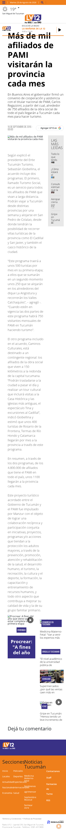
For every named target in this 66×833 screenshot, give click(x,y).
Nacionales (8, 787)
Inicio (5, 770)
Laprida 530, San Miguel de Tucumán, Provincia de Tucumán (23, 825)
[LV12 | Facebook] (51, 745)
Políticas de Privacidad (32, 819)
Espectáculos (20, 781)
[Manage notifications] (58, 826)
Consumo (46, 679)
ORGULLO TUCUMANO (51, 652)
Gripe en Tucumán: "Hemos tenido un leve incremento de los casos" (51, 718)
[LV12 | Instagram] (51, 751)
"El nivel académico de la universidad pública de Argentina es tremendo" (51, 665)
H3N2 (44, 706)
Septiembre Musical (30, 798)
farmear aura (28, 806)
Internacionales (21, 787)
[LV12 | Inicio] (62, 761)
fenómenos (30, 786)
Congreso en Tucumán (47, 623)
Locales (6, 776)
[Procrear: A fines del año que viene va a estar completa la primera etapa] (21, 625)
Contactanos (53, 771)
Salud (16, 792)
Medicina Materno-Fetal (29, 778)
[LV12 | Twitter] (57, 745)
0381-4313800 (37, 827)
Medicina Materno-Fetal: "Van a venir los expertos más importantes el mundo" (51, 638)
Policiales (18, 770)
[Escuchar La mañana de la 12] (59, 29)
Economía (7, 792)
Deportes (18, 776)
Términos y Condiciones (11, 819)
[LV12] (9, 748)
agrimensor (30, 791)
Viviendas (21, 630)
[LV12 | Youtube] (57, 751)
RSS (48, 800)
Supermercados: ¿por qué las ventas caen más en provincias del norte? (51, 692)
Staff (48, 777)
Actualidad (7, 781)
